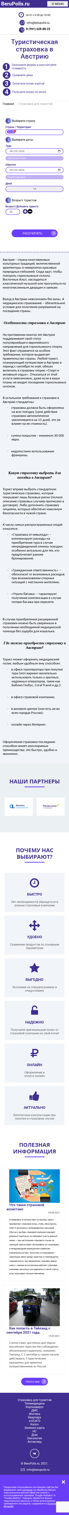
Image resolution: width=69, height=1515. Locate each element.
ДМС (34, 1410)
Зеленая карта (34, 1428)
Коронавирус (35, 1407)
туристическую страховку (21, 493)
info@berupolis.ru (38, 23)
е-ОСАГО (34, 1421)
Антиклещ (34, 1441)
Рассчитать (32, 233)
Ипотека (34, 1414)
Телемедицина (34, 1403)
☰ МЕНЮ (58, 4)
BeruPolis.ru (15, 4)
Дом (34, 1434)
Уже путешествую (16, 158)
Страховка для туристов (35, 1400)
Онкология (34, 1438)
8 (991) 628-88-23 (38, 29)
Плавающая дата (16, 177)
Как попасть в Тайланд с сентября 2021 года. (28, 1330)
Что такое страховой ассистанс (25, 1207)
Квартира (34, 1417)
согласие (27, 1489)
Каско (34, 1424)
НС (34, 1431)
